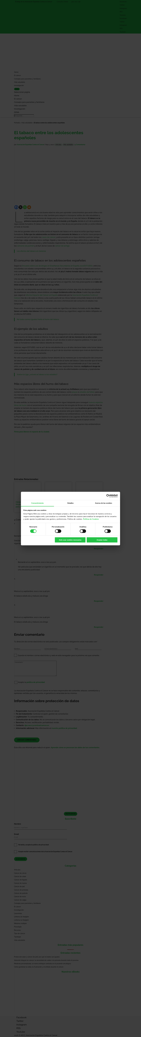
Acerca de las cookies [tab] (103, 503)
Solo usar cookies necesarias (70, 540)
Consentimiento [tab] (37, 503)
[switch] (58, 531)
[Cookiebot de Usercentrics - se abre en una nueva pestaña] (108, 495)
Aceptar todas (102, 540)
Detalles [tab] (70, 503)
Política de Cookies (91, 519)
